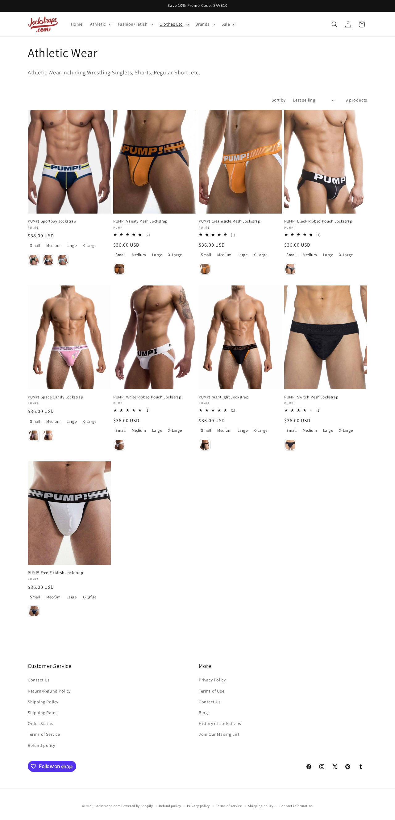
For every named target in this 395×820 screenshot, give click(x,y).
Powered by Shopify (137, 806)
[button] (100, 24)
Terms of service (229, 806)
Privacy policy (198, 806)
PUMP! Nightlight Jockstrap (224, 397)
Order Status (40, 723)
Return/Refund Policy (49, 691)
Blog (203, 712)
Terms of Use (211, 691)
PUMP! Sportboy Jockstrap (52, 221)
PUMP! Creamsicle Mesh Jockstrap (229, 221)
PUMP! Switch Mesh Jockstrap (311, 397)
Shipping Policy (43, 702)
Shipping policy (261, 806)
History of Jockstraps (220, 723)
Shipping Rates (42, 712)
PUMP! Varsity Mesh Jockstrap (140, 221)
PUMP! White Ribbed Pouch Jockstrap (147, 397)
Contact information (296, 806)
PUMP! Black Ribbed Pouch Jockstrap (318, 221)
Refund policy (41, 745)
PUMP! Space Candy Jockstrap (55, 397)
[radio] (35, 246)
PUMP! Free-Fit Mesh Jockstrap (55, 572)
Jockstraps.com (108, 806)
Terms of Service (44, 734)
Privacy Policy (212, 680)
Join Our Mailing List (219, 734)
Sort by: (279, 100)
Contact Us (39, 680)
